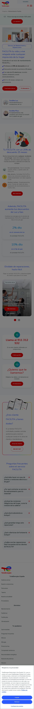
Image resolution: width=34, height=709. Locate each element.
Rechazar (17, 702)
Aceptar (17, 697)
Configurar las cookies (17, 706)
